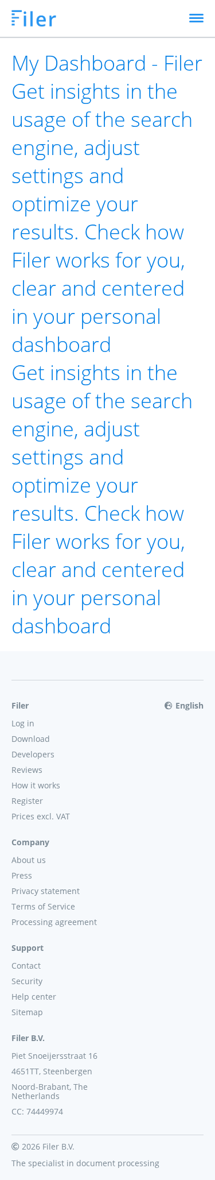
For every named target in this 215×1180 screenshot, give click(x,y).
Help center (33, 996)
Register (27, 800)
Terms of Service (43, 906)
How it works (35, 785)
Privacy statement (45, 890)
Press (21, 875)
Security (26, 981)
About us (28, 859)
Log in (22, 723)
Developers (32, 754)
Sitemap (27, 1012)
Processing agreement (54, 921)
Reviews (26, 769)
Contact (26, 965)
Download (30, 738)
